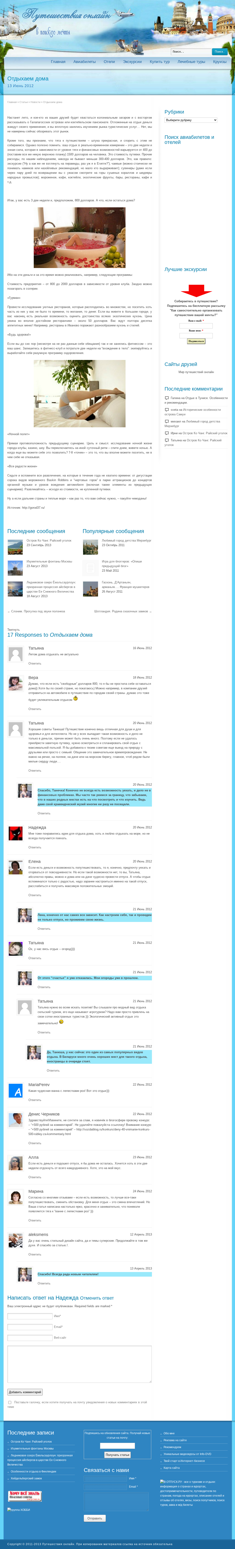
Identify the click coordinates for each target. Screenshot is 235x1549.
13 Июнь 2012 (20, 86)
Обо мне (169, 1433)
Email (58, 1327)
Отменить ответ (97, 1298)
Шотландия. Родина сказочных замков (123, 611)
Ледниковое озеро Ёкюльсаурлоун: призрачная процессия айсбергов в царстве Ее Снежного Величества (51, 587)
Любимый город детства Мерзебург (126, 540)
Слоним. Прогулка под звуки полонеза (36, 611)
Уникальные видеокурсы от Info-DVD (187, 1454)
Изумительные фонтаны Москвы (49, 561)
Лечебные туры (191, 62)
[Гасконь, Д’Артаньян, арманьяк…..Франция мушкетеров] (90, 589)
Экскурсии (132, 62)
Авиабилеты (84, 62)
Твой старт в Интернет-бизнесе (184, 1461)
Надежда (67, 1298)
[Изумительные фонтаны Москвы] (15, 568)
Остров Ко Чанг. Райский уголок (49, 540)
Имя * (132, 1478)
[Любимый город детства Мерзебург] (90, 547)
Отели (109, 62)
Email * (133, 1486)
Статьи (24, 102)
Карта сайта (172, 1467)
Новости (35, 102)
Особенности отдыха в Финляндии (33, 1471)
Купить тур (160, 62)
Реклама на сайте (175, 1440)
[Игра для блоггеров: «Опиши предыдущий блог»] (90, 568)
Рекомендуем (172, 1447)
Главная (58, 62)
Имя (57, 1316)
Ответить (34, 663)
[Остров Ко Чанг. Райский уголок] (15, 547)
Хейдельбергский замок (26, 1478)
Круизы (220, 62)
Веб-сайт (60, 1337)
